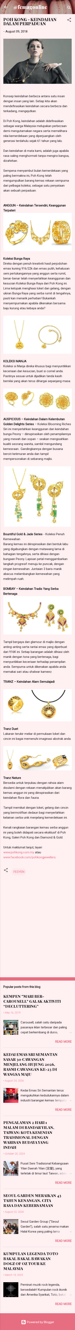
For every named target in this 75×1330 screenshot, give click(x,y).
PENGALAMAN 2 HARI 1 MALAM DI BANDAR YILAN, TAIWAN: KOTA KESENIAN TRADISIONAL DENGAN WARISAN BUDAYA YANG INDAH (28, 1135)
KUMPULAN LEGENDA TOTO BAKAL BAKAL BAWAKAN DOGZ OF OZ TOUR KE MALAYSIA (30, 1261)
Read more (63, 1041)
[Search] (69, 8)
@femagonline (30, 7)
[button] (69, 20)
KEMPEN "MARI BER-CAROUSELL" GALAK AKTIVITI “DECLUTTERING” (32, 1001)
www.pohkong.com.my (18, 852)
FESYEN (19, 872)
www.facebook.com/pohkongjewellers (29, 857)
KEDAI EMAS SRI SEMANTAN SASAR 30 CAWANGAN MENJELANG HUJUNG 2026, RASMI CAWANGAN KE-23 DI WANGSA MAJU (30, 1064)
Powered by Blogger (40, 1322)
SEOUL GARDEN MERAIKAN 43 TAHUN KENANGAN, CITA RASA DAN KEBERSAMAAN (32, 1200)
